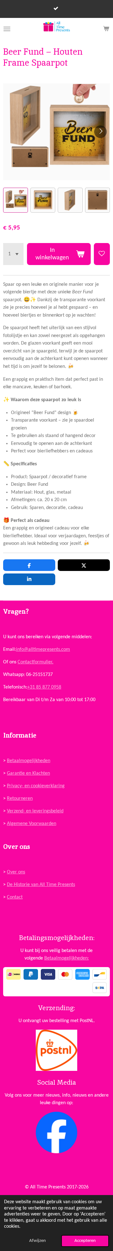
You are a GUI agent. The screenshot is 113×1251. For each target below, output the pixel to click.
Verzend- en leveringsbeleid (35, 811)
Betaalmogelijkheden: (66, 958)
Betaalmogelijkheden (28, 760)
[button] (15, 200)
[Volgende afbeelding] (100, 131)
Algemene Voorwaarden (31, 823)
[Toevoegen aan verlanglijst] (102, 254)
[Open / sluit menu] (7, 29)
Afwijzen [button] (37, 1240)
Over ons (16, 872)
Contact (15, 897)
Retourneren (20, 798)
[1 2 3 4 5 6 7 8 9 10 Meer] (13, 254)
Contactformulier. (35, 662)
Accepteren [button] (85, 1240)
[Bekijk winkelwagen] (106, 29)
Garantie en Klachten (28, 773)
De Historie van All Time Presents (41, 884)
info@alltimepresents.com (43, 649)
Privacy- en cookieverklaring (36, 786)
